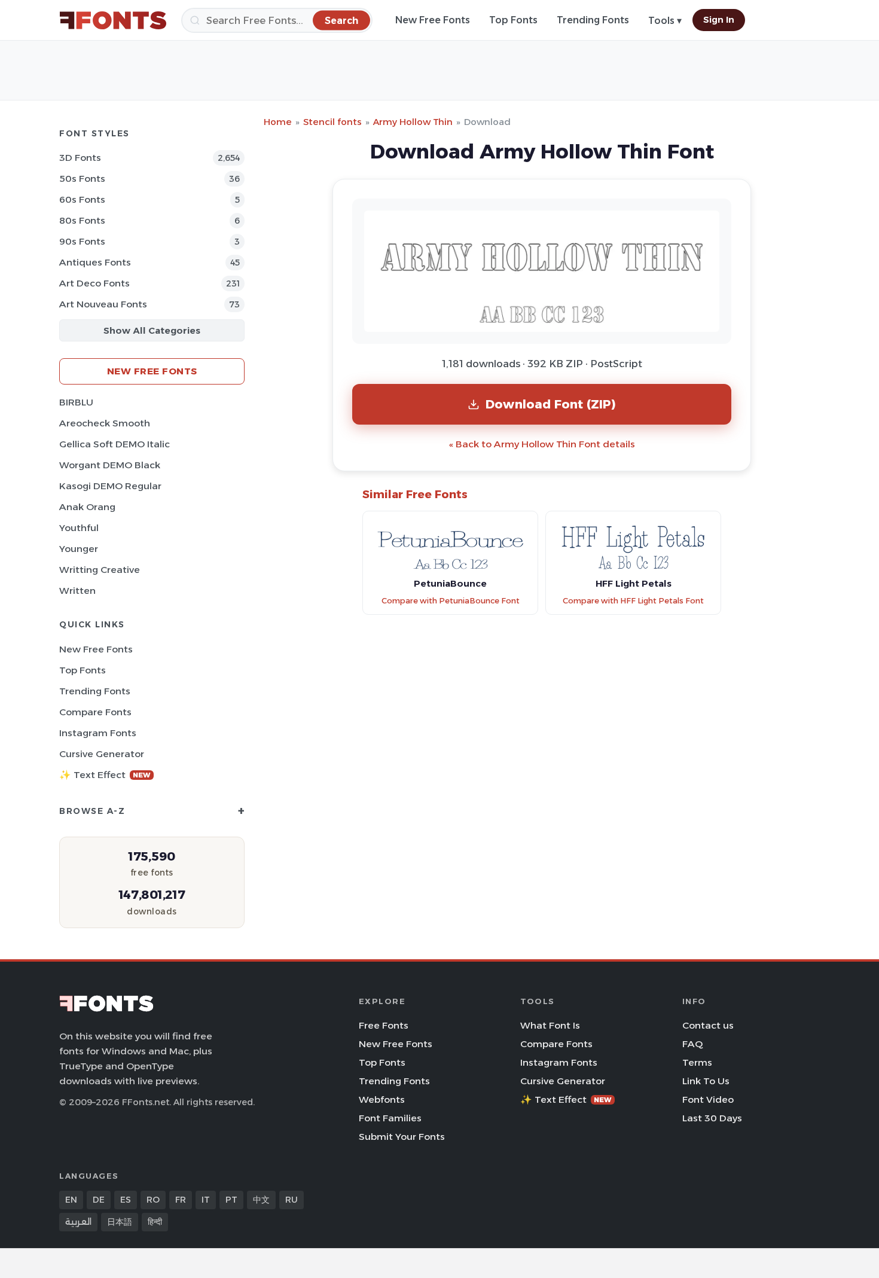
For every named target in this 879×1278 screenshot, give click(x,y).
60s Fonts (82, 199)
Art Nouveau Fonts (103, 304)
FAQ (692, 1044)
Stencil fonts (332, 121)
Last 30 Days (712, 1118)
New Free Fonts (432, 20)
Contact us (708, 1025)
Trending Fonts (593, 20)
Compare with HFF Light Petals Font (633, 600)
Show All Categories (151, 330)
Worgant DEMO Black (109, 465)
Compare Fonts (95, 712)
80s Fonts (82, 220)
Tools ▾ (665, 20)
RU (291, 1199)
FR (180, 1199)
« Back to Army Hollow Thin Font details (542, 444)
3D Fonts (80, 157)
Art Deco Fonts (94, 283)
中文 (261, 1199)
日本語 (119, 1221)
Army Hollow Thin (413, 121)
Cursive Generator (101, 754)
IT (206, 1199)
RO (153, 1199)
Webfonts (382, 1099)
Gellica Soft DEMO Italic (114, 444)
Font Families (390, 1118)
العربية (78, 1221)
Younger (78, 548)
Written (77, 590)
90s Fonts (82, 241)
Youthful (79, 527)
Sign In (718, 19)
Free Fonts (383, 1025)
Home (278, 121)
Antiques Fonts (95, 262)
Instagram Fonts (97, 733)
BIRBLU (76, 402)
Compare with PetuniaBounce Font (450, 600)
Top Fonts (513, 20)
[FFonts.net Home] (113, 20)
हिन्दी (155, 1221)
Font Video (708, 1099)
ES (125, 1199)
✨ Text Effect (105, 774)
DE (99, 1199)
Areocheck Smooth (104, 423)
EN (71, 1199)
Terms (697, 1062)
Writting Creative (99, 569)
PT (231, 1199)
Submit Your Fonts (402, 1136)
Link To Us (706, 1081)
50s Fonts (82, 178)
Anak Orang (87, 507)
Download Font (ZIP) (551, 403)
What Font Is (550, 1025)
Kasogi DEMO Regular (110, 486)
